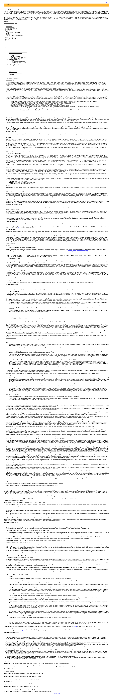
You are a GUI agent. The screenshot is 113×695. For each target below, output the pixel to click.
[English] (4, 5)
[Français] (8, 5)
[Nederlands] (6, 5)
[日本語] (14, 5)
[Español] (10, 5)
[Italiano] (11, 5)
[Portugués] (13, 5)
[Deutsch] (7, 5)
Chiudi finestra (106, 2)
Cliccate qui (75, 626)
